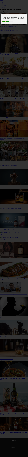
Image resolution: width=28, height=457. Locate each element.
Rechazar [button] (7, 21)
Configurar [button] (11, 21)
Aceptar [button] (4, 21)
